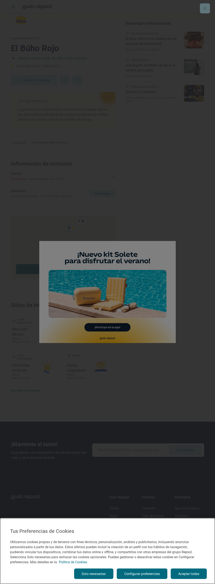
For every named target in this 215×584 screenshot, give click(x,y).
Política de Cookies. (73, 562)
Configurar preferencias (142, 574)
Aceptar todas (188, 574)
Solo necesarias (94, 574)
